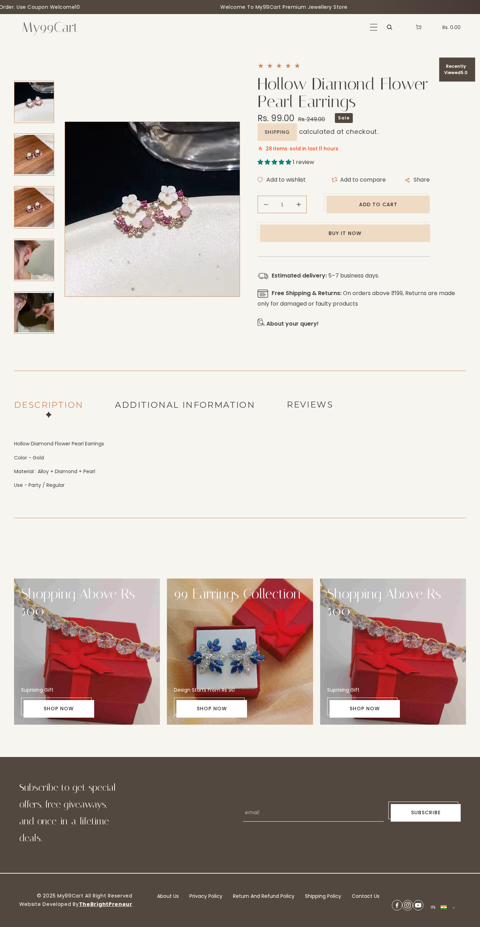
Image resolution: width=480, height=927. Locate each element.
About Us (168, 896)
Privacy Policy (205, 896)
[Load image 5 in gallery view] (34, 313)
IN (433, 907)
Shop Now (59, 708)
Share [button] (422, 180)
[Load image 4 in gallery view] (34, 260)
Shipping (277, 132)
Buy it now (345, 233)
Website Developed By (49, 904)
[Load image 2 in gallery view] (34, 154)
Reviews (310, 404)
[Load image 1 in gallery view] (34, 102)
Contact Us (366, 896)
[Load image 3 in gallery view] (34, 207)
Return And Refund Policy (263, 896)
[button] (373, 27)
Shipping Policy (323, 896)
